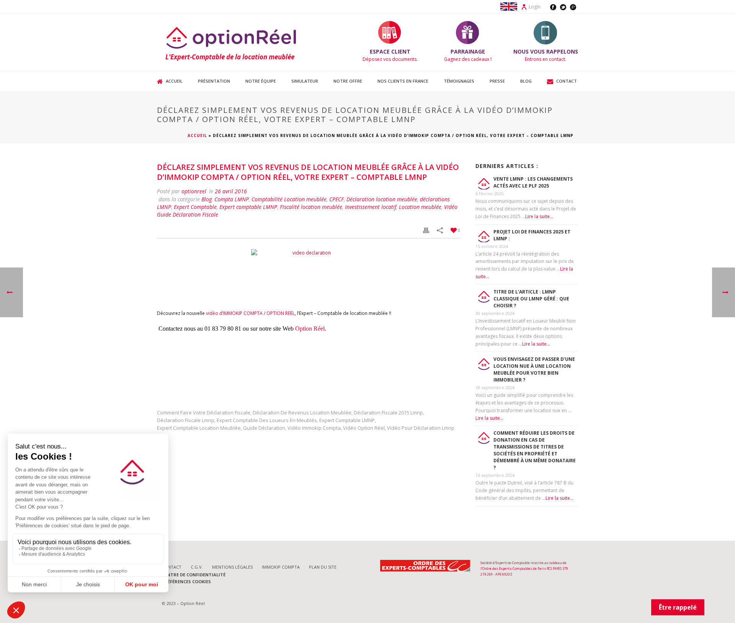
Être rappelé (678, 607)
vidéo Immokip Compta (314, 428)
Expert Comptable (195, 206)
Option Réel (310, 328)
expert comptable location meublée (199, 428)
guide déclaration (264, 428)
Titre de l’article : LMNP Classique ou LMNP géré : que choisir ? (531, 299)
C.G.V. (197, 567)
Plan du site (322, 567)
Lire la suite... (539, 216)
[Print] (426, 230)
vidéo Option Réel (364, 428)
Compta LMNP (231, 199)
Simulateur (304, 81)
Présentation (214, 81)
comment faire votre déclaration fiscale (203, 412)
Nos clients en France (402, 81)
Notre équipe (260, 81)
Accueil (174, 81)
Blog (526, 81)
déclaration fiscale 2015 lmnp (388, 412)
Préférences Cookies (186, 581)
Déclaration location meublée (381, 199)
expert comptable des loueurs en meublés (267, 420)
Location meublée (420, 206)
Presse (497, 81)
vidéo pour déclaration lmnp (420, 428)
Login (535, 6)
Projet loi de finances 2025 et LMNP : (531, 235)
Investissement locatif (370, 206)
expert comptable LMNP (347, 420)
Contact (566, 81)
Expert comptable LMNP (248, 206)
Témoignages (459, 81)
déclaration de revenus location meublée (302, 412)
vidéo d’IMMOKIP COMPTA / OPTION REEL (250, 313)
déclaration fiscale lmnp (185, 420)
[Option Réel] (232, 37)
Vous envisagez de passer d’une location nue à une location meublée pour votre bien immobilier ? (534, 369)
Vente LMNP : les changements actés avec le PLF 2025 (533, 182)
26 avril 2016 (231, 191)
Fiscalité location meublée (311, 206)
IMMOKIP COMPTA (281, 567)
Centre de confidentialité (194, 574)
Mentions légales (232, 567)
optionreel (193, 191)
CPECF (336, 199)
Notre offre (347, 81)
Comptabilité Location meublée (289, 199)
